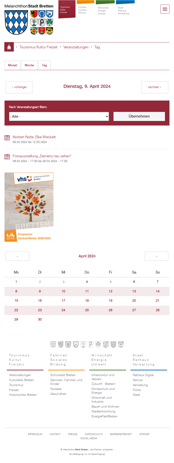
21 (158, 300)
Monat (12, 65)
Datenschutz (94, 434)
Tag (97, 47)
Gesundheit (58, 394)
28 (158, 310)
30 (40, 319)
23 (40, 310)
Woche (29, 65)
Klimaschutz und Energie (103, 390)
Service (138, 380)
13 (134, 291)
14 (158, 291)
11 (87, 291)
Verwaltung (140, 385)
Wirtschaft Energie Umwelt (105, 14)
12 (110, 291)
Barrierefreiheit (121, 434)
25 (87, 310)
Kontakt (55, 434)
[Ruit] (113, 345)
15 (16, 300)
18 (87, 300)
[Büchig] (68, 345)
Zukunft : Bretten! (103, 384)
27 (134, 310)
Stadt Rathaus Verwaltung (125, 14)
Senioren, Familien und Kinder (66, 382)
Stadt (136, 395)
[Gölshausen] (91, 345)
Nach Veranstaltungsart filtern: (28, 107)
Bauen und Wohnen (105, 406)
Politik (137, 390)
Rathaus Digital (143, 375)
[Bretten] (53, 345)
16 (40, 300)
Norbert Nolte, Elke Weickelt (34, 137)
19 (110, 300)
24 (63, 310)
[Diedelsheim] (76, 345)
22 (16, 310)
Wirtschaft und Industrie (102, 399)
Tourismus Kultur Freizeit (67, 14)
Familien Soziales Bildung (85, 14)
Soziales (56, 389)
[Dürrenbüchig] (83, 345)
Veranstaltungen (76, 47)
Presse (72, 434)
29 (16, 319)
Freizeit (14, 390)
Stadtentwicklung (103, 411)
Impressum (35, 434)
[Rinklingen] (106, 345)
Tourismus (16, 385)
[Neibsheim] (98, 345)
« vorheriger (19, 87)
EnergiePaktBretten (105, 416)
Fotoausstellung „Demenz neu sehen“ (42, 156)
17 (63, 300)
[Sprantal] (121, 345)
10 (63, 291)
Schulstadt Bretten (63, 375)
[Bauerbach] (60, 345)
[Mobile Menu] (164, 9)
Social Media (88, 438)
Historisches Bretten (23, 395)
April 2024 (87, 256)
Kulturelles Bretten (21, 380)
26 (110, 310)
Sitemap (144, 434)
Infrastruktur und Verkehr (103, 377)
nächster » (154, 87)
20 (134, 300)
